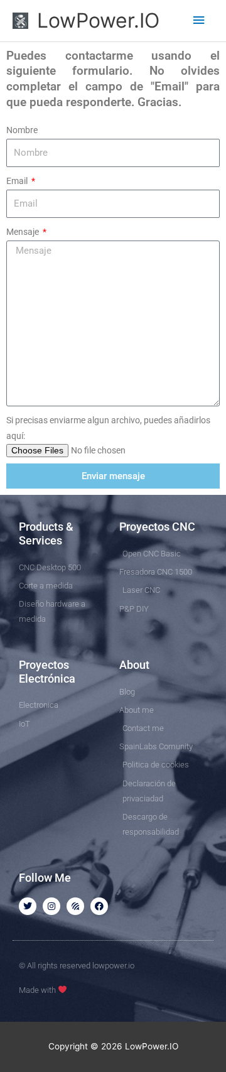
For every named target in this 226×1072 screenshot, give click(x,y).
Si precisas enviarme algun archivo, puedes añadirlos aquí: (108, 428)
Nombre (22, 130)
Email (18, 181)
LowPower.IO (98, 20)
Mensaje (23, 232)
